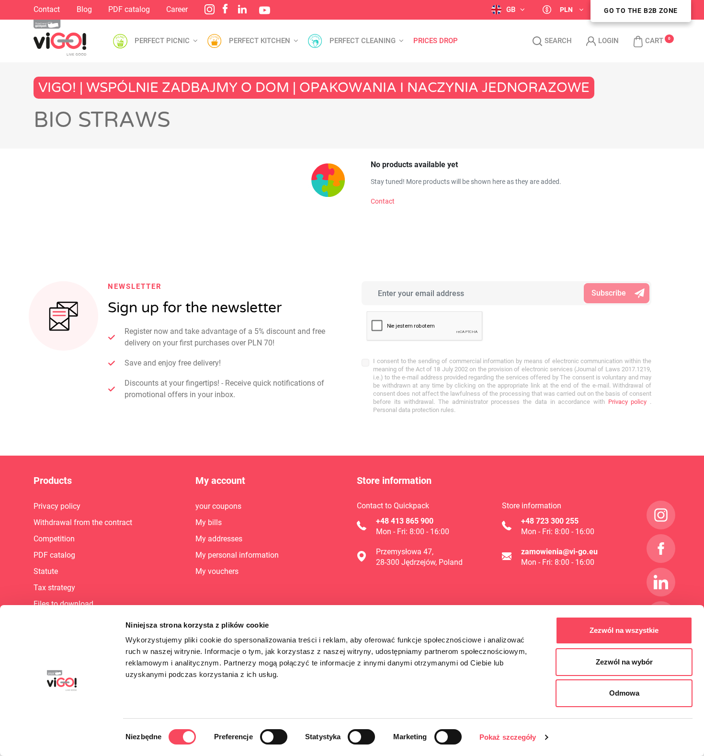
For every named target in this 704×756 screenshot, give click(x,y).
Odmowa (624, 693)
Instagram (209, 9)
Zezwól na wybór (624, 662)
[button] (643, 41)
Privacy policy (626, 401)
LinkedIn (242, 9)
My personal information (237, 555)
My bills (208, 522)
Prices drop (435, 41)
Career (177, 9)
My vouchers (216, 571)
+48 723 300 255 (550, 521)
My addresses (218, 538)
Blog (84, 9)
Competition (54, 538)
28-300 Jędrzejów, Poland (419, 562)
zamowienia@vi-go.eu (559, 551)
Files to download (63, 603)
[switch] (273, 737)
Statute (46, 571)
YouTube (264, 10)
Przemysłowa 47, (404, 551)
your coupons (218, 506)
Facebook (225, 8)
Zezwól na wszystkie (624, 630)
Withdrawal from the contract (83, 522)
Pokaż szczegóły (507, 737)
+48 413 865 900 (404, 521)
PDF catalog (129, 9)
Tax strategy (54, 587)
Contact (47, 9)
